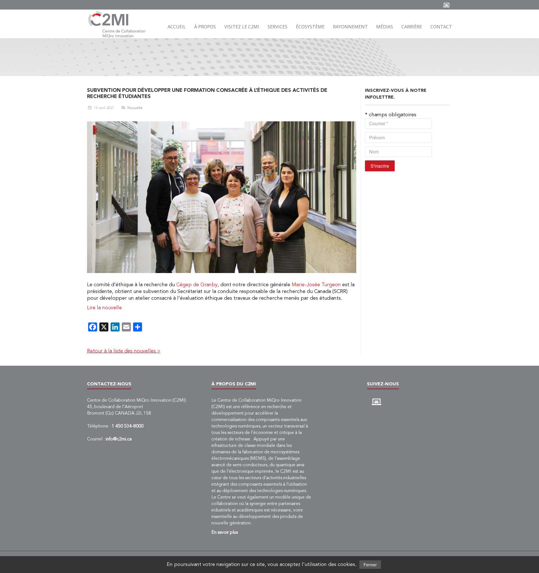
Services (277, 27)
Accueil (177, 27)
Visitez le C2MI (241, 27)
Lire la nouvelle (105, 307)
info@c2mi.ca (119, 439)
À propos (205, 27)
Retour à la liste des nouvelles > (123, 351)
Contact (441, 27)
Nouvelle (135, 108)
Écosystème (310, 27)
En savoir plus (224, 532)
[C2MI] (117, 24)
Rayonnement (350, 27)
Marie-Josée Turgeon (316, 284)
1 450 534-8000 (127, 426)
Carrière (411, 27)
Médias (384, 27)
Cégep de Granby (197, 284)
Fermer (370, 564)
